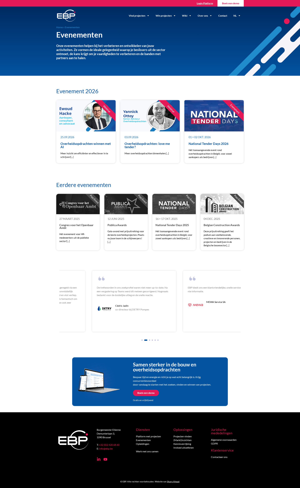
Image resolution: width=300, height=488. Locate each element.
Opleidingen (142, 443)
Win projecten (164, 15)
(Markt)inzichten (182, 440)
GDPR (214, 443)
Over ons (203, 15)
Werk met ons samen (147, 451)
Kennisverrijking (182, 443)
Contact (222, 15)
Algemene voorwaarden (224, 439)
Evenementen (143, 440)
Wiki (184, 15)
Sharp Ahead (173, 481)
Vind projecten (137, 15)
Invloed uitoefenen (183, 447)
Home (59, 27)
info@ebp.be (106, 448)
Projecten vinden (182, 436)
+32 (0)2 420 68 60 (109, 444)
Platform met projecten (148, 436)
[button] (142, 340)
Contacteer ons (219, 456)
